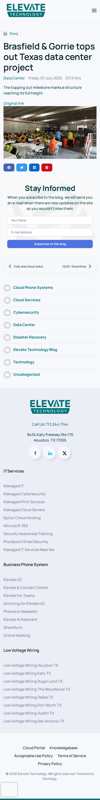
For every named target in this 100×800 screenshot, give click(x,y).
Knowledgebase (63, 747)
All (50, 773)
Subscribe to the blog (50, 244)
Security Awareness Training (28, 533)
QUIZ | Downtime (74, 266)
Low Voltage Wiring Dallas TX (28, 697)
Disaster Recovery (29, 337)
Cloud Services (26, 299)
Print (14, 33)
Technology (23, 362)
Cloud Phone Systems (33, 287)
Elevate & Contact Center (25, 587)
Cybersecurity (26, 312)
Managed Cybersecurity (24, 493)
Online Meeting (16, 635)
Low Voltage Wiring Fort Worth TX (32, 705)
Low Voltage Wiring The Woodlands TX (36, 689)
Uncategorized (26, 374)
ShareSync (13, 627)
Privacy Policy (50, 763)
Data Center (14, 78)
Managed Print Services (24, 501)
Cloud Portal (34, 747)
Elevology (50, 778)
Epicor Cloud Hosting (22, 517)
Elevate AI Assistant (20, 619)
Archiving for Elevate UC (24, 603)
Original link (13, 103)
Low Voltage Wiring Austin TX (28, 713)
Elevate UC (12, 579)
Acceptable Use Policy (33, 755)
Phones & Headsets (20, 611)
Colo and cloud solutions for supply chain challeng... (32, 266)
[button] (94, 10)
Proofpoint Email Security (25, 541)
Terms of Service (71, 755)
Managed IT (13, 485)
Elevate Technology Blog (35, 349)
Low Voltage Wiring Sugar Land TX (33, 681)
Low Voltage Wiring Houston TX (30, 665)
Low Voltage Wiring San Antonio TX (33, 721)
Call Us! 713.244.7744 (50, 424)
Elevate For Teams (19, 595)
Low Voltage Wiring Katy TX (27, 673)
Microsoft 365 (15, 525)
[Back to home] (25, 10)
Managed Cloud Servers (24, 509)
